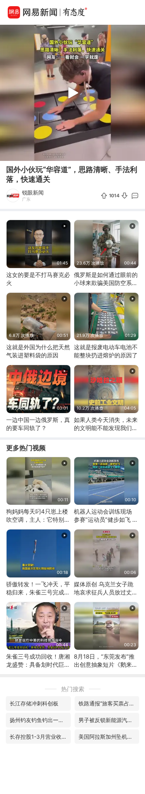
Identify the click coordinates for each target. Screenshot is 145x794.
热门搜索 (72, 689)
